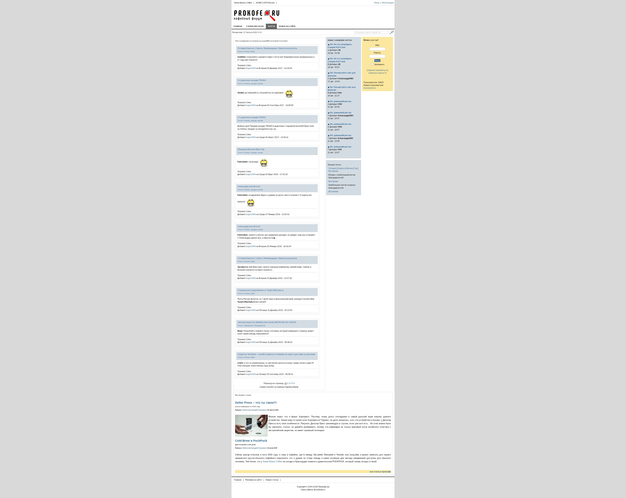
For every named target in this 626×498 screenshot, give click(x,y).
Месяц (349, 168)
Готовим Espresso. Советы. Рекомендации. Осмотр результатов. (267, 48)
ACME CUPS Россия (265, 3)
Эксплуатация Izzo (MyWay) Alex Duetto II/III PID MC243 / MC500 (267, 322)
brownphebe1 (370, 88)
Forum (240, 51)
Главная (237, 26)
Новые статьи (272, 480)
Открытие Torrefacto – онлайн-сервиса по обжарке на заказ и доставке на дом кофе (276, 354)
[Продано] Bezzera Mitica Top (251, 149)
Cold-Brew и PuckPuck (251, 440)
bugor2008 (251, 68)
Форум (271, 26)
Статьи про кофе (255, 26)
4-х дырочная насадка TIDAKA (252, 80)
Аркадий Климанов (258, 410)
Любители (246, 410)
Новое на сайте (287, 26)
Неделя (341, 168)
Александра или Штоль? (249, 186)
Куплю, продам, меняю (254, 83)
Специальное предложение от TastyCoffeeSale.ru (261, 290)
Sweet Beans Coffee (243, 3)
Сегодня (332, 168)
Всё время (333, 171)
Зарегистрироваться (377, 70)
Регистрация (388, 3)
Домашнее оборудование (255, 325)
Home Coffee (250, 51)
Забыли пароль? (377, 73)
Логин (377, 3)
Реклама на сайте (253, 480)
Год (355, 168)
